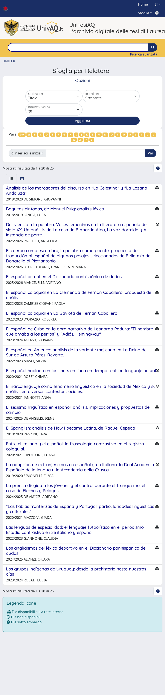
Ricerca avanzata (143, 54)
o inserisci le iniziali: (27, 153)
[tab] (11, 178)
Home (143, 4)
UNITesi (9, 61)
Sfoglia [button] (143, 13)
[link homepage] (7, 9)
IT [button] (156, 4)
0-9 (22, 134)
